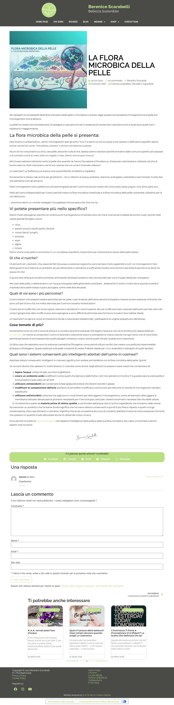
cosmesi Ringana (45, 421)
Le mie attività (95, 675)
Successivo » (102, 661)
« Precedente (71, 661)
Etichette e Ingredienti (142, 84)
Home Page (42, 21)
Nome (15, 541)
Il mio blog (93, 682)
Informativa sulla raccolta (61, 701)
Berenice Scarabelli (109, 6)
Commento (17, 506)
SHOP (113, 21)
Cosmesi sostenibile (121, 84)
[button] (51, 459)
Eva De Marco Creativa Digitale (97, 695)
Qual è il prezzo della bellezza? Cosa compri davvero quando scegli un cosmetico (87, 633)
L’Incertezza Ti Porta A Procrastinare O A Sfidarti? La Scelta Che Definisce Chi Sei (127, 633)
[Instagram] (22, 689)
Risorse (73, 21)
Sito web (15, 562)
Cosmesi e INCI (98, 84)
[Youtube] (30, 689)
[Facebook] (15, 689)
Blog (85, 21)
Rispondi (22, 485)
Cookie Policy (19, 678)
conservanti (16, 334)
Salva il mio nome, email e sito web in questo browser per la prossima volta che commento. (60, 573)
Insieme (98, 21)
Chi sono (58, 21)
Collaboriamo (95, 680)
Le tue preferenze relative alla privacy (99, 701)
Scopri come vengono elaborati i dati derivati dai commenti (92, 586)
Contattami (131, 21)
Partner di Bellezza (97, 677)
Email (14, 551)
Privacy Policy (19, 675)
